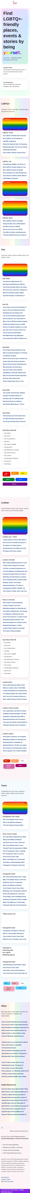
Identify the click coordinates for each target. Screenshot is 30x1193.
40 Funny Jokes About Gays (11, 378)
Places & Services (8, 766)
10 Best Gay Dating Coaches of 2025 (14, 324)
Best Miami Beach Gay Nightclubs (13, 335)
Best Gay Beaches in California (12, 401)
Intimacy (14, 484)
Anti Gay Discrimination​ (9, 1048)
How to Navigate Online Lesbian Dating (15, 579)
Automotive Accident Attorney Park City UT (15, 1100)
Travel (22, 473)
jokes (23, 1011)
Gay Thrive (6, 58)
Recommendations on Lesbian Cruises (15, 622)
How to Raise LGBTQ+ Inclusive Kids (14, 152)
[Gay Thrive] (15, 3)
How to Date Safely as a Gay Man (11, 1045)
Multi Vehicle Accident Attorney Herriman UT (15, 1106)
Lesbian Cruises (5, 1179)
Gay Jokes (11, 1181)
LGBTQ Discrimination (9, 149)
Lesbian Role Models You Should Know (15, 690)
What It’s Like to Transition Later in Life (14, 939)
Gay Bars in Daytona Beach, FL (12, 395)
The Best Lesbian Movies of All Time (13, 1073)
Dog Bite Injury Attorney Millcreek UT (13, 1111)
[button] (2, 3)
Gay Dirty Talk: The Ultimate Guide (13, 398)
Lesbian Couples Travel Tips (11, 605)
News (14, 473)
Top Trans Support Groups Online (13, 825)
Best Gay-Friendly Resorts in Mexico (14, 284)
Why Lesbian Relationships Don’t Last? (15, 562)
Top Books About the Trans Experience (15, 905)
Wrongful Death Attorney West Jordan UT (14, 1097)
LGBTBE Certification (9, 141)
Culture (8, 479)
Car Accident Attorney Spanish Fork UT (14, 1109)
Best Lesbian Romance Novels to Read (15, 699)
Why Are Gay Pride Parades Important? (15, 375)
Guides (20, 765)
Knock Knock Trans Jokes (11, 856)
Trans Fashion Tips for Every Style (13, 888)
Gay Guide (5, 474)
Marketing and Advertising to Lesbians (14, 577)
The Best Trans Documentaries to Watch (15, 848)
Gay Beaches (5, 1177)
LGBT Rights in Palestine (10, 178)
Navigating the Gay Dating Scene (13, 313)
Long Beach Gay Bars (9, 355)
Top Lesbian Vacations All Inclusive (12, 1068)
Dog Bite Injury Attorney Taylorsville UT (13, 1103)
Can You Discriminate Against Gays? (14, 315)
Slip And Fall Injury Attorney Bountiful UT (14, 1114)
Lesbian (3, 508)
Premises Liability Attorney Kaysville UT (14, 1094)
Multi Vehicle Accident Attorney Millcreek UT (15, 1091)
